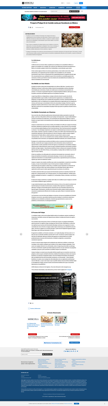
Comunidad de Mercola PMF (26, 377)
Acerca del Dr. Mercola (78, 7)
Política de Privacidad (55, 403)
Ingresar (76, 3)
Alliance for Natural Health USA (60, 359)
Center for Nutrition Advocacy (43, 367)
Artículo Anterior (33, 334)
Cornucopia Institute (58, 360)
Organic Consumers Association (43, 359)
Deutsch (63, 5)
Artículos (69, 7)
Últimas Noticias (27, 7)
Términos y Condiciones (42, 376)
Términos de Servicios (68, 403)
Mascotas (43, 7)
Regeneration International (43, 361)
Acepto (76, 403)
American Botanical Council (60, 364)
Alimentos (61, 7)
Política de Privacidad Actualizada (44, 377)
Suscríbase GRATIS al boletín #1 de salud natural (36, 11)
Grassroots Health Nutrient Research (44, 364)
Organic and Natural (58, 363)
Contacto (39, 375)
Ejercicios (52, 7)
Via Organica (69, 269)
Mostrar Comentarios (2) (53, 343)
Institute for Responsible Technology (61, 361)
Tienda (84, 8)
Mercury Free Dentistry (42, 360)
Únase (81, 3)
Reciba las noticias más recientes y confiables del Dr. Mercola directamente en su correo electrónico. (37, 351)
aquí (43, 389)
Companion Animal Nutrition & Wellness (79, 360)
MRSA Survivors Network (59, 367)
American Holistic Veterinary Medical (78, 362)
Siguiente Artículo (75, 334)
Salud (35, 7)
